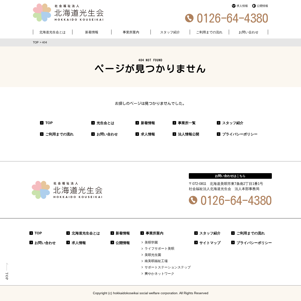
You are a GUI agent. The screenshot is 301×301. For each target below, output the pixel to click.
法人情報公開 (188, 134)
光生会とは (105, 123)
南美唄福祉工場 (156, 261)
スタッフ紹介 (170, 32)
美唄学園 (151, 242)
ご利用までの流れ (209, 32)
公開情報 (262, 6)
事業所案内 (154, 233)
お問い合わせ (248, 32)
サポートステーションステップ (168, 267)
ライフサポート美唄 (159, 248)
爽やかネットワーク (159, 273)
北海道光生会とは (52, 32)
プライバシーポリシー (239, 134)
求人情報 (242, 6)
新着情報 (148, 123)
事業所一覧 (187, 123)
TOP (49, 123)
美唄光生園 (153, 255)
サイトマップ (210, 243)
